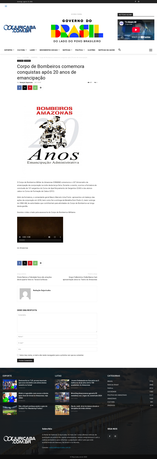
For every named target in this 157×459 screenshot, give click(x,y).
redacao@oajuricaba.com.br (60, 447)
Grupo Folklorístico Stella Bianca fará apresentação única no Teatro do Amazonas (80, 278)
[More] (40, 87)
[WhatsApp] (35, 87)
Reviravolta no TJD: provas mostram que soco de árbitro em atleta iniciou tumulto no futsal (32, 383)
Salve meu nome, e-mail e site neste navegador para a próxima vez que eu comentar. (52, 355)
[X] (24, 87)
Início (18, 57)
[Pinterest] (30, 87)
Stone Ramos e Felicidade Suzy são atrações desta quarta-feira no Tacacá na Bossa (34, 278)
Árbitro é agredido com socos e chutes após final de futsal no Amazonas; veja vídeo (33, 395)
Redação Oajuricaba (26, 82)
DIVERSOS (34, 57)
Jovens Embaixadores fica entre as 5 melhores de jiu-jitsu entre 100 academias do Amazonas (85, 383)
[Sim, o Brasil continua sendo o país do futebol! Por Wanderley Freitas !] (10, 410)
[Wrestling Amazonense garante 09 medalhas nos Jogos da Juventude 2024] (62, 397)
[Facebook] (135, 1)
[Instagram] (138, 1)
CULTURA (26, 57)
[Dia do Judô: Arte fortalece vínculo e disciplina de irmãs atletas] (62, 410)
